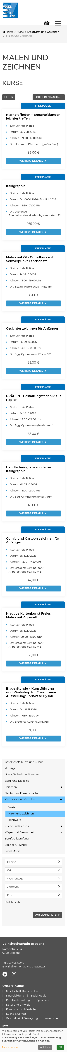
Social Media (12, 851)
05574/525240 (15, 962)
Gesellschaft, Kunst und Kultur (24, 762)
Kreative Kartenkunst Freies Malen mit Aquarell (28, 615)
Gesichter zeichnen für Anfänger (32, 328)
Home (9, 31)
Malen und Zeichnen (21, 813)
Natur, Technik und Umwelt (22, 774)
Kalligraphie (16, 186)
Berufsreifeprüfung (17, 838)
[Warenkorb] (47, 23)
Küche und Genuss (17, 826)
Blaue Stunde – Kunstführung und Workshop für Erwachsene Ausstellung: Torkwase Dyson (31, 692)
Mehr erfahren (10, 1047)
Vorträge (10, 768)
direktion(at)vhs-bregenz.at (28, 966)
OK (60, 1047)
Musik (11, 807)
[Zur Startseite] (10, 9)
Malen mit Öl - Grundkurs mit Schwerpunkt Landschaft (29, 259)
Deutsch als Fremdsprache (21, 793)
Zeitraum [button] (13, 886)
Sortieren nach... (48, 97)
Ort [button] (9, 870)
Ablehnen (45, 1047)
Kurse (20, 31)
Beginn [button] (11, 862)
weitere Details (31, 160)
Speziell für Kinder (16, 844)
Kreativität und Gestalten (43, 31)
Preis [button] (10, 895)
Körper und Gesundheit (19, 832)
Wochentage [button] (15, 878)
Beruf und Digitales (17, 780)
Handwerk (14, 819)
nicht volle (13, 902)
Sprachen (11, 787)
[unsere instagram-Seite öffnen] (14, 974)
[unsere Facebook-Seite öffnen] (4, 974)
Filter (8, 97)
